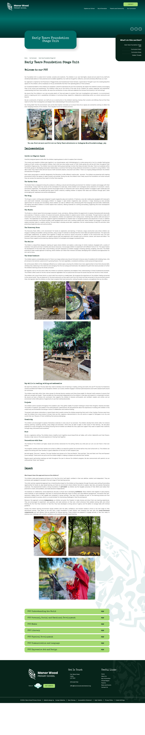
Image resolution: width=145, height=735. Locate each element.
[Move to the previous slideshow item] (136, 29)
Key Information (105, 678)
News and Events (106, 685)
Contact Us (104, 687)
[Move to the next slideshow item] (140, 29)
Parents (103, 683)
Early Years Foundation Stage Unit (47, 58)
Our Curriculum (33, 58)
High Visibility (98, 700)
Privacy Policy (109, 700)
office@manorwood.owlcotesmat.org (80, 686)
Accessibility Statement (85, 700)
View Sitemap (71, 700)
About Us (104, 676)
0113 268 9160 (74, 682)
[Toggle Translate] (121, 4)
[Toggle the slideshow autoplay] (132, 29)
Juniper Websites (60, 700)
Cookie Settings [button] (120, 700)
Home (26, 58)
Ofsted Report (105, 680)
